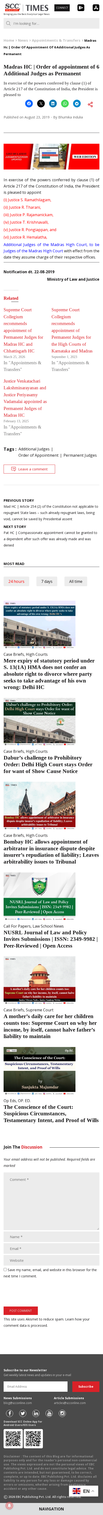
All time (75, 581)
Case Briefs (14, 654)
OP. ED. (24, 1100)
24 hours (16, 581)
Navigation (51, 1509)
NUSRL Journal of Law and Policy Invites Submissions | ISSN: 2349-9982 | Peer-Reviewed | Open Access (51, 939)
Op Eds (10, 1100)
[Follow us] (9, 1413)
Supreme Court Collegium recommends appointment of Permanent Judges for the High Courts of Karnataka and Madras (72, 330)
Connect (62, 7)
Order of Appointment (38, 455)
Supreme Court (39, 1010)
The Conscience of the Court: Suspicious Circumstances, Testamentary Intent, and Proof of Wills (51, 1113)
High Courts (37, 654)
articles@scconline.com (70, 1403)
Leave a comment (33, 469)
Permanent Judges (80, 455)
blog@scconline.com (18, 1403)
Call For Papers (17, 926)
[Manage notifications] (9, 1505)
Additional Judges (34, 449)
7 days (46, 581)
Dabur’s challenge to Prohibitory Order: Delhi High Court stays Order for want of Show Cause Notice (48, 764)
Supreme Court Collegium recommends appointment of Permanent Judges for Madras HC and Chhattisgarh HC (23, 330)
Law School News (48, 926)
